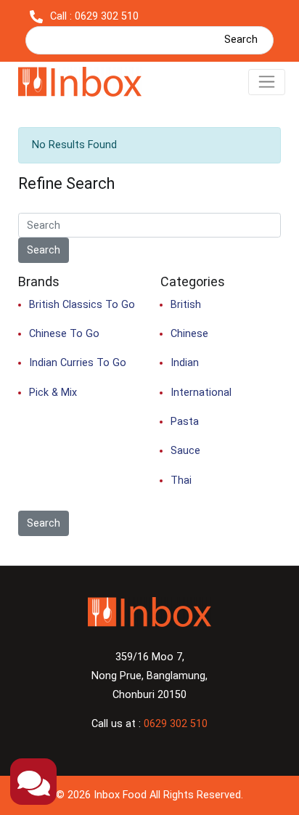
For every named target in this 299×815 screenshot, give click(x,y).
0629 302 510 (176, 724)
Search (241, 39)
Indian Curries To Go (77, 363)
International (201, 392)
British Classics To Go (82, 305)
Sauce (185, 451)
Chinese (189, 334)
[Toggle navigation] (266, 82)
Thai (181, 480)
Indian (185, 363)
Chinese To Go (64, 334)
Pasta (185, 421)
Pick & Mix (53, 392)
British (186, 305)
